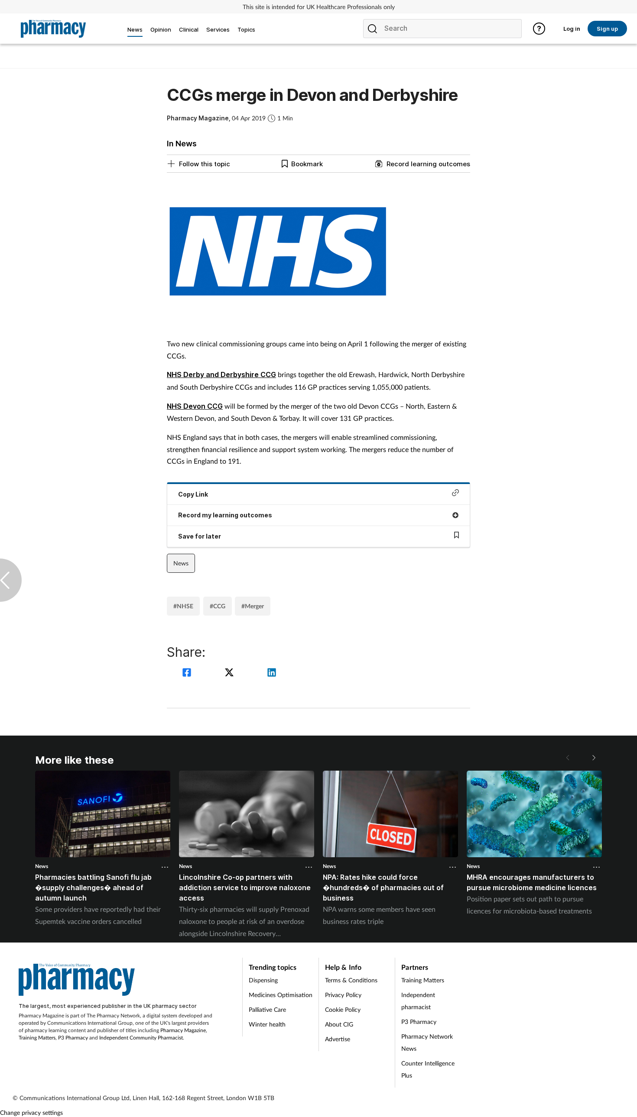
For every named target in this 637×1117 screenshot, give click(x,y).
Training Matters (37, 1037)
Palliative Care (267, 1009)
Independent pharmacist (418, 1000)
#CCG (217, 606)
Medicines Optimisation (280, 994)
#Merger (252, 606)
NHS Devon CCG (195, 406)
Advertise (337, 1039)
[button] (593, 757)
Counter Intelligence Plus (428, 1069)
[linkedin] (271, 673)
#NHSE (183, 606)
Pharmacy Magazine (183, 1030)
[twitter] (230, 673)
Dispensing (263, 980)
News (180, 563)
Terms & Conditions (351, 980)
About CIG (339, 1024)
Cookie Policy (343, 1009)
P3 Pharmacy (73, 1037)
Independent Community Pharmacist (141, 1037)
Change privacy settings (31, 1112)
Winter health (267, 1024)
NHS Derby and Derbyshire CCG (221, 374)
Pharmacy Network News (427, 1042)
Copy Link (193, 494)
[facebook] (188, 673)
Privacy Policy (343, 994)
